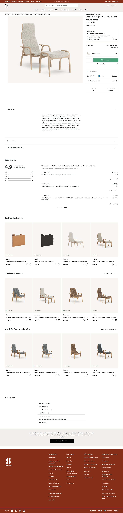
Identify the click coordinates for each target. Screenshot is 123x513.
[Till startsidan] (6, 5)
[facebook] (12, 511)
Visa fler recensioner (61, 207)
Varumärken (7, 1)
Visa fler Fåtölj (43, 422)
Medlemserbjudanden (109, 480)
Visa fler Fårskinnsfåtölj (45, 409)
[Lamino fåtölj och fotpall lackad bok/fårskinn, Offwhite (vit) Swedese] (45, 49)
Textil (80, 9)
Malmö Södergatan (90, 468)
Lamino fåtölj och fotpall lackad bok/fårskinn (37, 14)
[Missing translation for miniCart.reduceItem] (87, 60)
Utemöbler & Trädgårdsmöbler (71, 472)
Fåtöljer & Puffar (15, 14)
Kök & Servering (64, 9)
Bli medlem (115, 38)
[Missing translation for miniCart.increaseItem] (91, 60)
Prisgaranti (52, 490)
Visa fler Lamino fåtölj (45, 403)
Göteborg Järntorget (91, 464)
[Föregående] (11, 50)
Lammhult (87, 471)
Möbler (37, 9)
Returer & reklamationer (56, 466)
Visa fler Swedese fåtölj (45, 416)
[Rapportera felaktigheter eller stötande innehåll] (117, 179)
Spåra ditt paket (54, 483)
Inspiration (27, 1)
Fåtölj (22, 14)
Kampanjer (14, 1)
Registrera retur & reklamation (54, 462)
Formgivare (20, 1)
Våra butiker (108, 1)
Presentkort (70, 483)
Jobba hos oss (88, 478)
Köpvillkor (52, 473)
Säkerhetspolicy (54, 480)
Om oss (86, 474)
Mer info (114, 76)
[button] (90, 25)
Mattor (56, 9)
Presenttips (105, 483)
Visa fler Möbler (43, 406)
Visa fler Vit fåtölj (44, 413)
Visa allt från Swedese (110, 273)
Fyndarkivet (38, 1)
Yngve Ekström (90, 14)
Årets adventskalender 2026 (109, 497)
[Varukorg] (116, 5)
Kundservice (52, 457)
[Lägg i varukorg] (30, 264)
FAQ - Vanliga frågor (55, 486)
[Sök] (47, 5)
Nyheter (86, 9)
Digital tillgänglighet (55, 493)
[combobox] (61, 5)
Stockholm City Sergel (91, 457)
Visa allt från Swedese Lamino (108, 329)
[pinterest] (20, 511)
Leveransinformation (55, 470)
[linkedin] (24, 511)
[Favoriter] (112, 5)
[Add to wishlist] (27, 264)
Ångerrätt (52, 500)
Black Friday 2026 (107, 490)
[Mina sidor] (108, 5)
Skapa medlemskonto (62, 441)
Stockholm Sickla (89, 461)
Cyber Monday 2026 (108, 493)
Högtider (105, 486)
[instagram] (16, 511)
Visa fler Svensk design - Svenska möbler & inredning (53, 419)
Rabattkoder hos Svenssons (107, 475)
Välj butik (114, 80)
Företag (32, 1)
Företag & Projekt (54, 496)
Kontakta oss (115, 1)
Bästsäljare (105, 471)
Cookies (51, 476)
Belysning (43, 9)
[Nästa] (79, 50)
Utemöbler (74, 9)
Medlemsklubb (106, 468)
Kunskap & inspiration (108, 464)
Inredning (50, 9)
